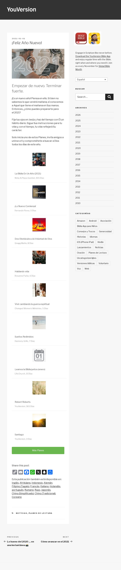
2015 (77, 175)
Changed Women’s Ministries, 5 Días (31, 308)
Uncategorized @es (86, 258)
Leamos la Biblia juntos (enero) (30, 369)
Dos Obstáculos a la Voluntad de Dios (33, 239)
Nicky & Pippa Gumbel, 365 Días (29, 178)
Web (87, 268)
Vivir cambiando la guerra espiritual (32, 304)
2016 (77, 170)
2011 (77, 197)
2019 (77, 153)
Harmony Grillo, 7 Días (25, 341)
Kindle (101, 242)
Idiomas (94, 236)
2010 (77, 203)
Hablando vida (22, 271)
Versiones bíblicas (86, 263)
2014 (77, 181)
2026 (78, 115)
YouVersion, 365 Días (24, 406)
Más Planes (38, 450)
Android (93, 221)
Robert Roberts (23, 402)
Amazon (81, 221)
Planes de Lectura (41, 513)
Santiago (19, 434)
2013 (77, 186)
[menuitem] (15, 483)
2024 (78, 126)
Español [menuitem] (81, 79)
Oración (81, 252)
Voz (79, 268)
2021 (77, 142)
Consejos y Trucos (86, 231)
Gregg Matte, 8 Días (24, 243)
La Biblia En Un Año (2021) (28, 173)
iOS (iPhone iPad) (85, 242)
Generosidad (105, 231)
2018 (77, 159)
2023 (77, 131)
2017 (77, 164)
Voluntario (104, 263)
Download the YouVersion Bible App (92, 56)
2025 (78, 120)
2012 (77, 192)
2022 (77, 137)
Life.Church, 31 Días (23, 373)
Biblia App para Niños (87, 226)
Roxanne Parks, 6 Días (25, 276)
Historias (81, 236)
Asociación (105, 221)
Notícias (21, 513)
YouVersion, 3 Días (23, 439)
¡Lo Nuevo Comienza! (25, 206)
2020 (78, 148)
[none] (91, 79)
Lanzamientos (84, 247)
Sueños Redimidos (24, 336)
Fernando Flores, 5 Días (25, 210)
